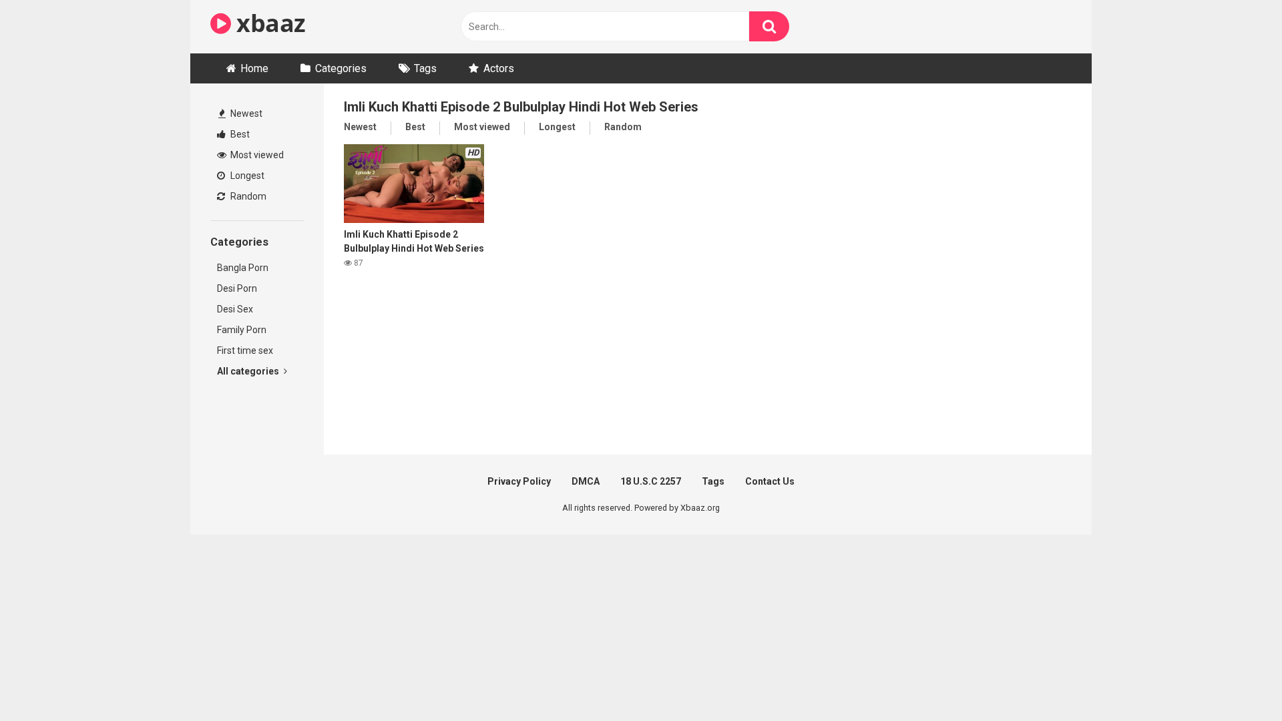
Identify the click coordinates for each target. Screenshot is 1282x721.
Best (239, 134)
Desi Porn (237, 288)
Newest (245, 113)
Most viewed (256, 155)
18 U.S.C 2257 (650, 481)
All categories (249, 371)
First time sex (245, 350)
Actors (498, 68)
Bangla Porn (242, 267)
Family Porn (241, 329)
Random (247, 196)
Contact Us (770, 481)
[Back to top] (1237, 680)
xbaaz (268, 23)
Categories (341, 68)
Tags (425, 68)
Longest (246, 175)
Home (254, 68)
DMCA (586, 481)
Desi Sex (235, 309)
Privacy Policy (519, 481)
